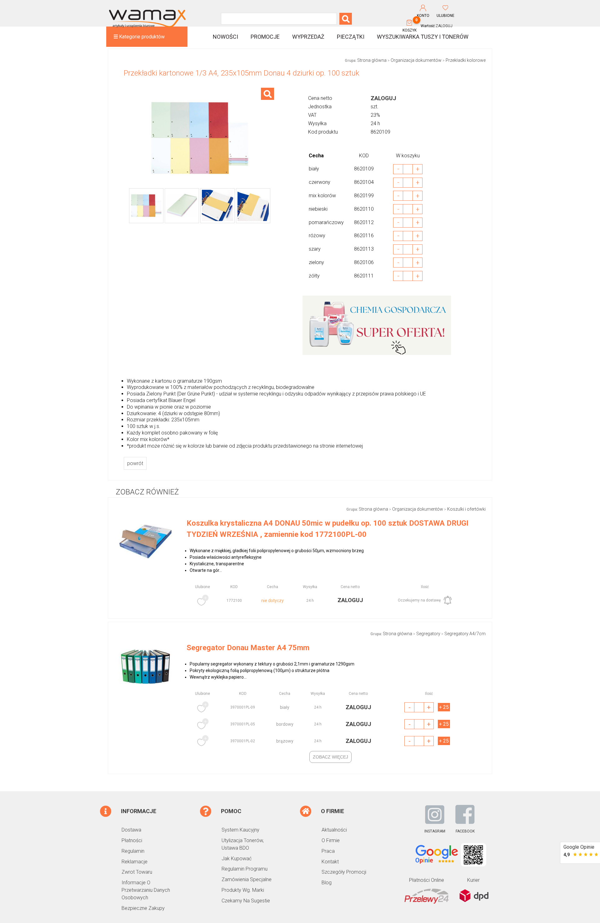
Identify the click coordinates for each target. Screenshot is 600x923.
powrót (135, 463)
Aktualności (334, 830)
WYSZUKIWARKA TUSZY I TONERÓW (422, 36)
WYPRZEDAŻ (308, 36)
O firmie (331, 840)
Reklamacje (135, 862)
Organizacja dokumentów (416, 60)
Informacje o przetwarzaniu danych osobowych (146, 890)
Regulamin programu (245, 869)
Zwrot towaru (137, 872)
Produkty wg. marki (243, 890)
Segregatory (428, 633)
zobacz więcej (330, 756)
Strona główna (372, 60)
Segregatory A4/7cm (465, 633)
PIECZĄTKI (350, 36)
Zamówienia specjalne (247, 879)
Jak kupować (237, 859)
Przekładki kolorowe (466, 60)
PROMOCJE (265, 36)
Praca (328, 851)
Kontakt (330, 862)
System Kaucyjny (240, 830)
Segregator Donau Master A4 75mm (248, 647)
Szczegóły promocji (344, 872)
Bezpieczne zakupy (143, 908)
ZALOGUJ (444, 26)
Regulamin (133, 851)
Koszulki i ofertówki (466, 509)
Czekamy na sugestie (246, 901)
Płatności (132, 840)
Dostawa (131, 830)
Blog (327, 883)
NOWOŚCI (225, 36)
